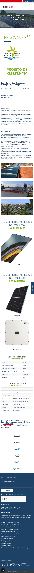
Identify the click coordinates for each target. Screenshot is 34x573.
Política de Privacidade (7, 538)
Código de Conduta (6, 545)
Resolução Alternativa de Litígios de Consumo (13, 534)
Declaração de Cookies (7, 541)
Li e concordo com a (14, 494)
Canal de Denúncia (6, 543)
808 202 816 (29, 1)
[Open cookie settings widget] (3, 570)
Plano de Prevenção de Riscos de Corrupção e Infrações (15, 548)
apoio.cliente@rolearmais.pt (12, 529)
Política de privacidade (19, 494)
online (13, 531)
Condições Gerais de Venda (8, 536)
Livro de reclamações (6, 531)
